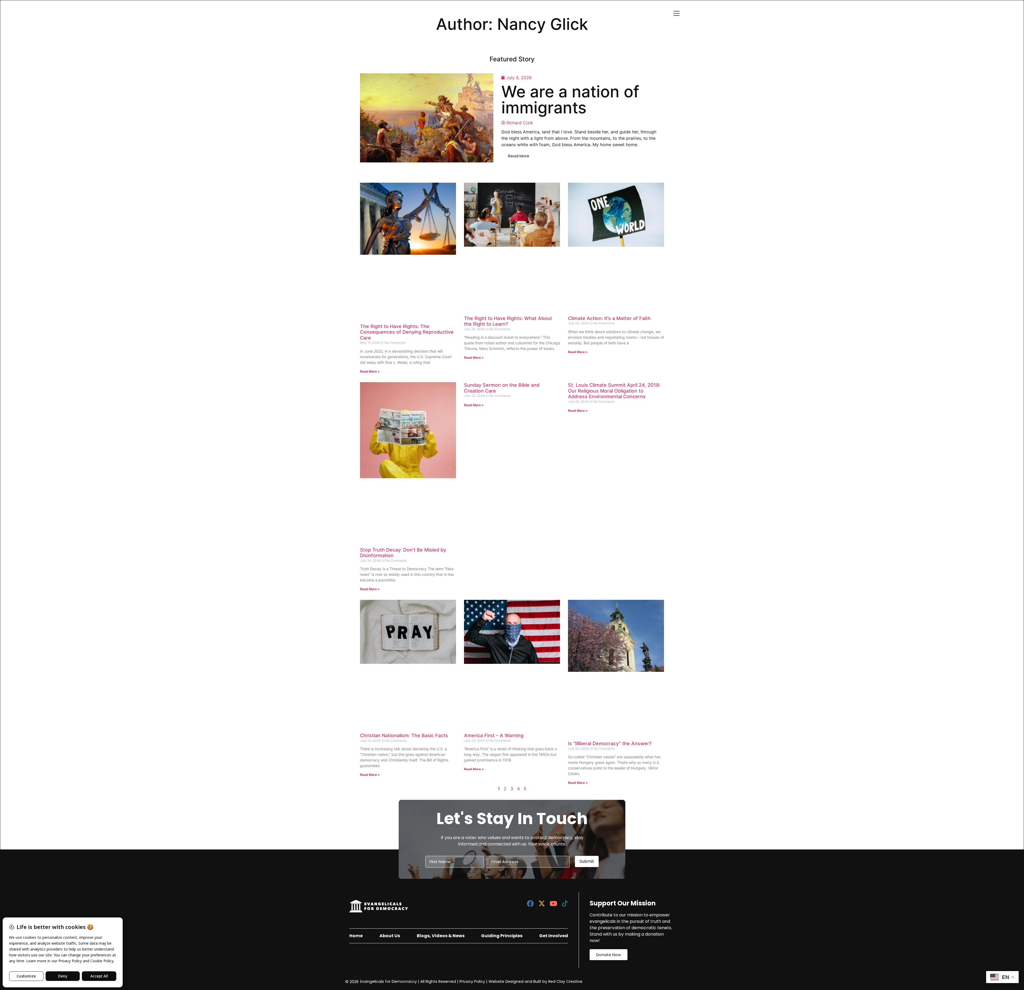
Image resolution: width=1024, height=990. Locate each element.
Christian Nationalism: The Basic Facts (404, 735)
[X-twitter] (541, 903)
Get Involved (553, 936)
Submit (586, 861)
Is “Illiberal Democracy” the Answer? (609, 743)
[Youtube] (553, 903)
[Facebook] (530, 903)
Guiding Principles (501, 936)
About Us (389, 936)
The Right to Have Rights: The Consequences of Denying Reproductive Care (407, 332)
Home (356, 936)
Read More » (370, 371)
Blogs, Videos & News (441, 936)
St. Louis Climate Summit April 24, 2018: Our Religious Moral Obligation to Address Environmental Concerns (614, 390)
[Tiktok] (564, 903)
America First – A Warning (493, 735)
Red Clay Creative (565, 981)
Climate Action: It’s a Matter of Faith (609, 318)
